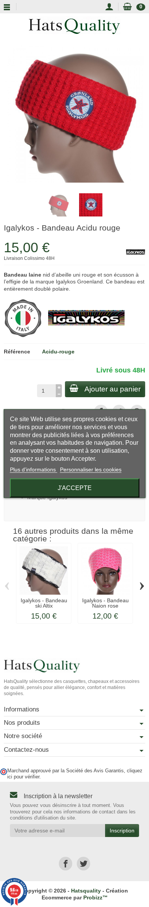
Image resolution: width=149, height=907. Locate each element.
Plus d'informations (33, 469)
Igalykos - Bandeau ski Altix (44, 603)
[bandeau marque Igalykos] (86, 318)
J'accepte (75, 487)
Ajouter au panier (112, 389)
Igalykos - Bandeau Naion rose (105, 603)
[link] (65, 863)
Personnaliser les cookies (90, 469)
